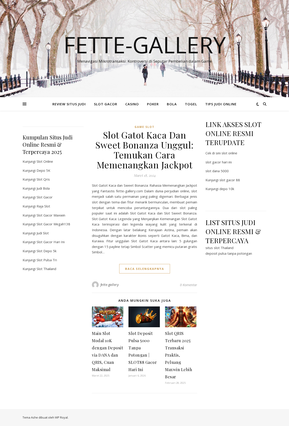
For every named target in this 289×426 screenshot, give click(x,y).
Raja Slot (43, 206)
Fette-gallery (144, 44)
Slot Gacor (45, 197)
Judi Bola (43, 188)
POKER (153, 104)
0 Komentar (188, 284)
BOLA (172, 104)
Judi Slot (43, 233)
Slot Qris (43, 179)
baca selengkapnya (144, 269)
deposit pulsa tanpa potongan (228, 253)
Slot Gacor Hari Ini (51, 242)
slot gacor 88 (229, 180)
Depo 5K (43, 170)
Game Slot (144, 127)
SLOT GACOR (105, 104)
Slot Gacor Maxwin (51, 215)
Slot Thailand (46, 268)
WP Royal (61, 417)
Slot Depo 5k (46, 251)
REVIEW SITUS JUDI (69, 104)
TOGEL (191, 104)
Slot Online (45, 161)
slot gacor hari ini (218, 162)
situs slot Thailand (219, 247)
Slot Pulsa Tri (47, 260)
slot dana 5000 (217, 171)
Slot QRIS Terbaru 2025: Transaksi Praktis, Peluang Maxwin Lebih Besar (178, 355)
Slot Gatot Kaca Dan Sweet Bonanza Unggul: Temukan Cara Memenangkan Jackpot (144, 150)
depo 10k (226, 188)
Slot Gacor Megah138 (53, 224)
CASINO (132, 104)
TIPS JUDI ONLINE (221, 104)
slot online (229, 153)
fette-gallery (109, 284)
